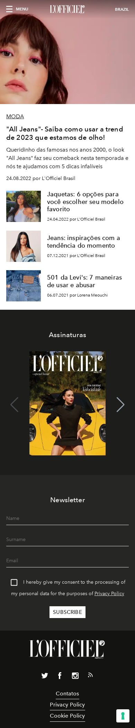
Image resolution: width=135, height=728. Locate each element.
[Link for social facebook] (59, 677)
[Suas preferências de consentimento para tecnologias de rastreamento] (122, 715)
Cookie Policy (67, 715)
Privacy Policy (109, 594)
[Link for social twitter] (44, 677)
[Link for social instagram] (75, 677)
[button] (120, 404)
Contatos (67, 693)
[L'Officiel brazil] (68, 9)
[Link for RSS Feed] (90, 676)
